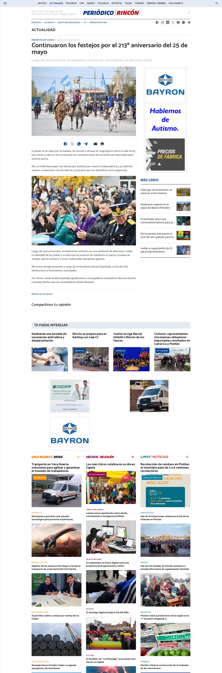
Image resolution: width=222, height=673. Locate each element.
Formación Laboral (95, 509)
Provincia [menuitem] (71, 3)
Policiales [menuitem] (103, 3)
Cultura (90, 655)
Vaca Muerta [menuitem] (176, 3)
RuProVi (144, 562)
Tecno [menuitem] (128, 3)
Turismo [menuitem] (139, 3)
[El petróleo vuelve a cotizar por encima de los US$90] (56, 624)
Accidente (49, 22)
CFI (85, 22)
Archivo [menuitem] (42, 3)
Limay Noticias (147, 513)
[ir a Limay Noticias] (154, 456)
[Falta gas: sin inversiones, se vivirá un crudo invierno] (183, 188)
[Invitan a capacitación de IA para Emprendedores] (183, 246)
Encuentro (146, 612)
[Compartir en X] (72, 144)
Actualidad (39, 350)
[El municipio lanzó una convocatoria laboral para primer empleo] (183, 217)
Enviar (95, 144)
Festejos (90, 609)
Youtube (178, 23)
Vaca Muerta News (40, 612)
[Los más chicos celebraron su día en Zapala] (111, 471)
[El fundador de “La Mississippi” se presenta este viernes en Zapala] (111, 667)
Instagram (162, 23)
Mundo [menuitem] (91, 3)
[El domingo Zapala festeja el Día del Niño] (111, 617)
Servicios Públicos (152, 477)
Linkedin (167, 23)
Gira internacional (40, 661)
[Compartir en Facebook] (65, 144)
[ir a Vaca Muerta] (47, 456)
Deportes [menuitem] (117, 3)
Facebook (157, 23)
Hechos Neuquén (97, 474)
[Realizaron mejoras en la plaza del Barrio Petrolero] (183, 202)
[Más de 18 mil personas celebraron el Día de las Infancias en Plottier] (165, 524)
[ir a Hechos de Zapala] (100, 456)
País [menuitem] (82, 3)
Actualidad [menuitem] (56, 3)
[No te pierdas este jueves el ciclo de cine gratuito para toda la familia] (183, 231)
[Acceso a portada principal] (23, 3)
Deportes (36, 22)
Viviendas (145, 661)
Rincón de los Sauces (43, 40)
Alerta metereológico (69, 22)
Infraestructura (98, 22)
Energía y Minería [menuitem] (156, 3)
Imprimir (102, 144)
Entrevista (39, 477)
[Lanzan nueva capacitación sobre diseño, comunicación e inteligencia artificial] (111, 521)
